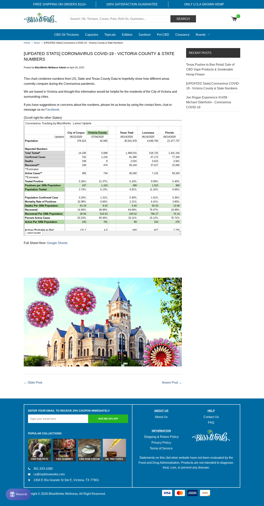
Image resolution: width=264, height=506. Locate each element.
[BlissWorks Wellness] (45, 18)
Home (27, 43)
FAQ (211, 422)
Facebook (52, 109)
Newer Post (170, 382)
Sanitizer (145, 34)
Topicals (110, 34)
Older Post (35, 382)
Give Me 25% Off (108, 418)
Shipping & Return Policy (161, 436)
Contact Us (211, 417)
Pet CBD (163, 34)
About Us (161, 417)
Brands (201, 34)
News (37, 43)
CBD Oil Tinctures (66, 34)
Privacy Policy (161, 442)
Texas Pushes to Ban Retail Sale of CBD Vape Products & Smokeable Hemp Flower (210, 69)
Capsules (91, 34)
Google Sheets (57, 243)
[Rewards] (18, 494)
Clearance (182, 34)
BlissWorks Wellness (63, 493)
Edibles (127, 34)
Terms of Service (161, 448)
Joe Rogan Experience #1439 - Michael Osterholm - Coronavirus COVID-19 (208, 102)
